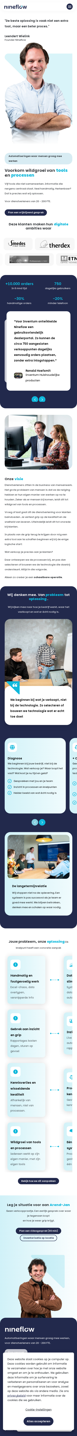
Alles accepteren (38, 1421)
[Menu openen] (69, 7)
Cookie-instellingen (38, 1409)
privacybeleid (16, 1396)
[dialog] (38, 1391)
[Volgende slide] (42, 822)
